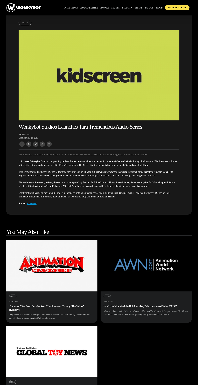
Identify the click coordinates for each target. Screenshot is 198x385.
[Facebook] (22, 144)
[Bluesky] (35, 144)
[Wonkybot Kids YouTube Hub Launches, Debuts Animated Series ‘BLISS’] (146, 242)
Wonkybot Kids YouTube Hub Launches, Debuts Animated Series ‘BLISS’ (140, 306)
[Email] (49, 144)
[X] (28, 144)
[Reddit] (42, 144)
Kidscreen (32, 203)
